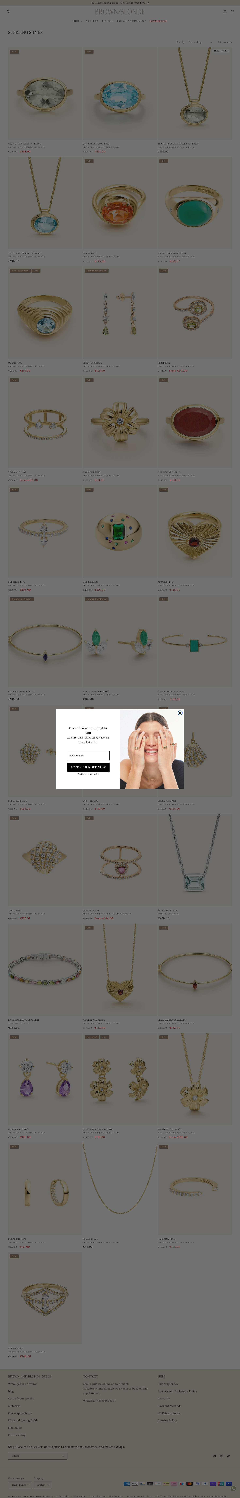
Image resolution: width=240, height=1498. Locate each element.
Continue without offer (88, 774)
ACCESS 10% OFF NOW (88, 767)
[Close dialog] (180, 713)
